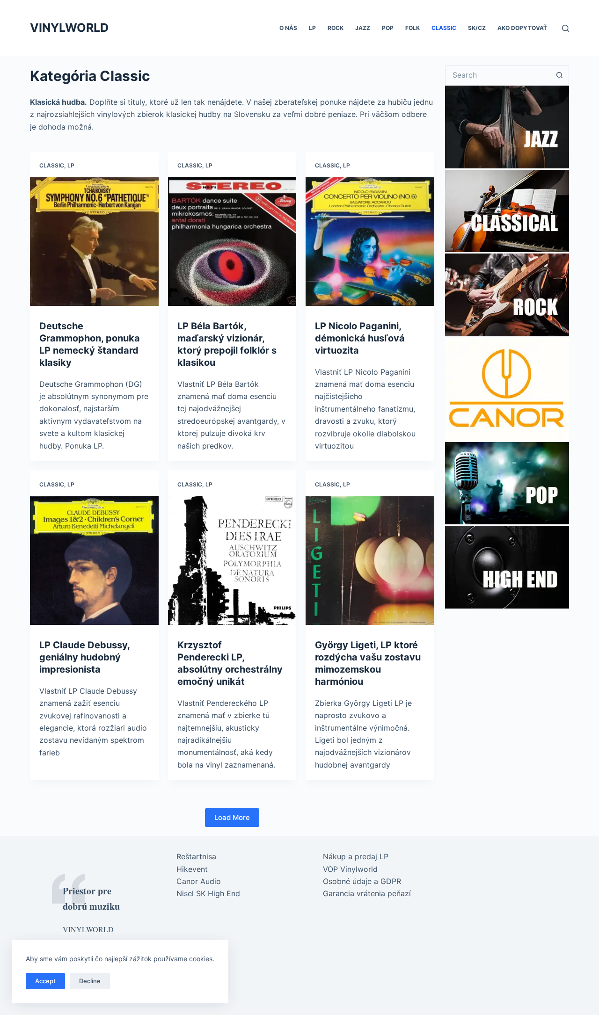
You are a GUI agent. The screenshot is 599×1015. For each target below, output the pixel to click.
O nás (288, 27)
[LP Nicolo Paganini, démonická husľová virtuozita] (370, 241)
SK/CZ (477, 27)
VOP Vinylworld (350, 869)
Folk (412, 27)
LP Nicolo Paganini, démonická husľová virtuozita (360, 338)
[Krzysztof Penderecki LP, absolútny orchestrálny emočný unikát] (232, 560)
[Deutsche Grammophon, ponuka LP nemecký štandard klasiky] (94, 241)
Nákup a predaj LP (355, 856)
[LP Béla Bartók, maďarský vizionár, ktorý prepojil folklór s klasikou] (232, 241)
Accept (45, 981)
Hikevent (192, 869)
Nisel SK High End (208, 893)
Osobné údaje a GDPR (362, 881)
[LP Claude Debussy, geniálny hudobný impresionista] (94, 560)
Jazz (362, 27)
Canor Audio (198, 881)
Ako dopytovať (522, 27)
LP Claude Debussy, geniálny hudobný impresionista (84, 657)
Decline (90, 981)
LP (312, 27)
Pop (388, 27)
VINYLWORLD (69, 28)
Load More (232, 817)
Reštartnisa (196, 856)
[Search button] (559, 74)
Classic (443, 27)
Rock (335, 27)
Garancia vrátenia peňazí (367, 893)
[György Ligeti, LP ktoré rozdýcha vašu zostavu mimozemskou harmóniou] (370, 560)
